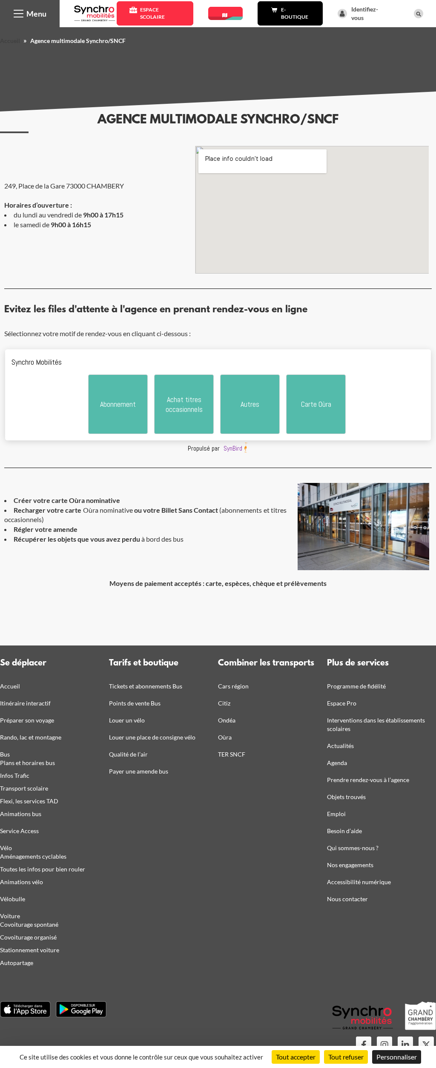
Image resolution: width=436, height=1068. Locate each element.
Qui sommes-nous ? (353, 847)
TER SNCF (231, 754)
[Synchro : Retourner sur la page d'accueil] (94, 12)
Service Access (19, 830)
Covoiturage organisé (28, 937)
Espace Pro (341, 703)
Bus (5, 754)
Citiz (224, 703)
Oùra (225, 737)
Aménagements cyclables (33, 856)
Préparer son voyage (27, 720)
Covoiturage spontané (29, 924)
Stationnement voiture (29, 950)
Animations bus (20, 813)
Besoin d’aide (344, 830)
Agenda (337, 762)
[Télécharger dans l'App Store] (25, 1009)
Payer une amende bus (138, 771)
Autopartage (16, 962)
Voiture (10, 916)
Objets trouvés (346, 796)
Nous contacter (347, 898)
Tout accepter (296, 1057)
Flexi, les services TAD (29, 801)
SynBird (233, 448)
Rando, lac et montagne (30, 737)
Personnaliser (396, 1057)
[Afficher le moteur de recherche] (418, 13)
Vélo (6, 847)
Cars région (233, 686)
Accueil (10, 40)
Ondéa (226, 720)
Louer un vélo (127, 720)
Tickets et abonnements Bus (145, 686)
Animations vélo (21, 881)
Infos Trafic (14, 775)
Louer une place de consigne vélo (152, 737)
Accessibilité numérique (359, 881)
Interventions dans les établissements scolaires (376, 724)
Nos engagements (350, 864)
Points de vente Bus (135, 703)
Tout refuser (346, 1057)
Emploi (336, 813)
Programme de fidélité (356, 686)
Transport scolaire (24, 788)
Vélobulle (12, 898)
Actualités (340, 745)
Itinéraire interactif (25, 703)
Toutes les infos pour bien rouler (42, 869)
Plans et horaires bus (27, 762)
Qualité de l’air (128, 754)
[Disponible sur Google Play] (81, 1009)
